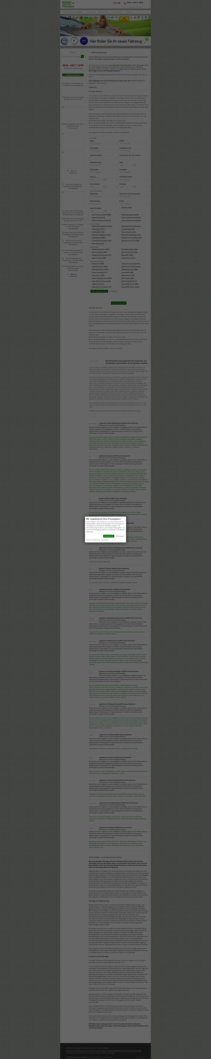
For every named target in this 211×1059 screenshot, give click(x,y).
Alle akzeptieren (108, 536)
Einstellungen (120, 536)
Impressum (104, 540)
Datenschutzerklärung (93, 540)
